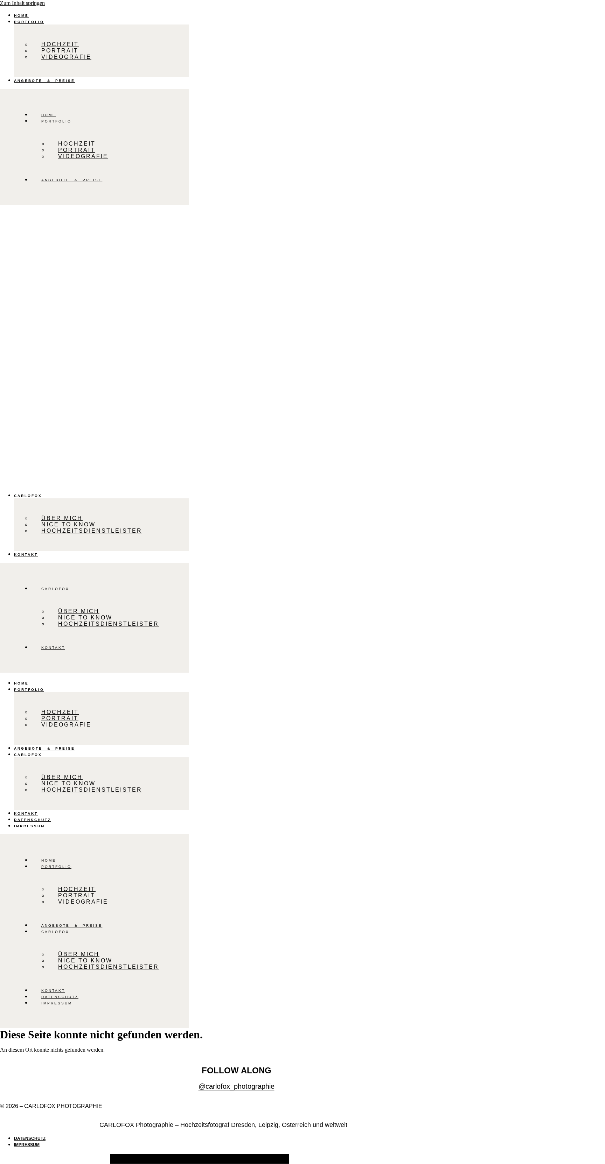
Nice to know (68, 524)
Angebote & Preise (44, 81)
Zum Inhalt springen (22, 3)
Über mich (62, 518)
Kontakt (26, 554)
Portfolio (29, 22)
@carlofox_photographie (236, 1086)
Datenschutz (32, 820)
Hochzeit (60, 44)
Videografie (66, 57)
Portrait (59, 51)
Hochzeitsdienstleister (91, 531)
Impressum (29, 826)
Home (21, 15)
